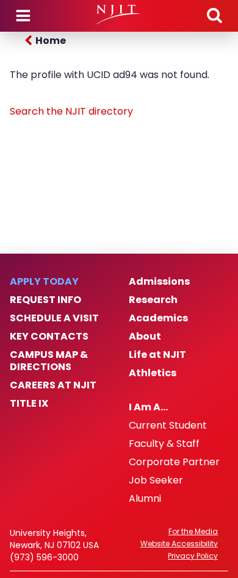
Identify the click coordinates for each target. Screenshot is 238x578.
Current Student (168, 425)
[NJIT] (118, 14)
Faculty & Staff (164, 444)
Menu (23, 16)
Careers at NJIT (53, 385)
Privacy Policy (193, 556)
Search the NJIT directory (71, 111)
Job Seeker (156, 480)
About (145, 336)
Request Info (45, 300)
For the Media (193, 532)
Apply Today (44, 282)
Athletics (152, 373)
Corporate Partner (174, 462)
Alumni (145, 499)
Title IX (29, 404)
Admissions (159, 282)
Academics (158, 318)
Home (50, 41)
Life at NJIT (157, 355)
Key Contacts (49, 336)
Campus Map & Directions (49, 361)
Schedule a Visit (54, 318)
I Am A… (148, 407)
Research (153, 300)
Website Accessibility (179, 544)
